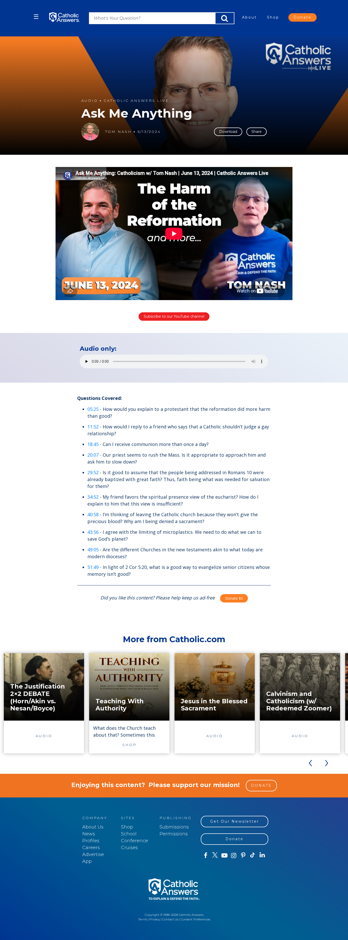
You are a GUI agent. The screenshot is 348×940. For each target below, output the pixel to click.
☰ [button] (36, 16)
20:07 (93, 455)
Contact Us (170, 919)
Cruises (129, 847)
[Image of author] (90, 132)
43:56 (93, 532)
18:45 (93, 444)
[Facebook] (205, 855)
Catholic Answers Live (136, 101)
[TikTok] (252, 855)
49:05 (93, 549)
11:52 (93, 427)
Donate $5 (234, 598)
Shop (273, 17)
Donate (302, 17)
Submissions (174, 827)
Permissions (173, 834)
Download (228, 131)
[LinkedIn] (262, 855)
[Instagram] (233, 855)
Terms (142, 919)
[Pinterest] (243, 855)
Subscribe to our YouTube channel (174, 316)
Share (256, 131)
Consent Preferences (195, 919)
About (249, 17)
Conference (134, 841)
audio (89, 101)
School (129, 834)
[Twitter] (215, 855)
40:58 (93, 514)
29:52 (93, 472)
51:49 (93, 567)
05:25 (93, 409)
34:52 (93, 497)
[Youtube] (224, 855)
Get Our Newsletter (234, 821)
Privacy (154, 919)
